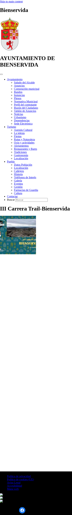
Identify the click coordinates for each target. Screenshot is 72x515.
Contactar (12, 196)
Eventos (18, 183)
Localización (21, 158)
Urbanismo (20, 117)
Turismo (11, 126)
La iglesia (19, 133)
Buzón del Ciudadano (26, 107)
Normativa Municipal (26, 101)
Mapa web (13, 488)
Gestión (18, 186)
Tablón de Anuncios (25, 110)
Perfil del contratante (25, 104)
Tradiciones (20, 152)
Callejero (19, 171)
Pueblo (11, 161)
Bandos (18, 91)
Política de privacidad (19, 476)
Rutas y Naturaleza (24, 139)
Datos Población (23, 164)
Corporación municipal (26, 88)
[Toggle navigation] (1, 74)
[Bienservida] (9, 49)
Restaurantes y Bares (25, 148)
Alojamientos (21, 145)
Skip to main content (11, 1)
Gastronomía (21, 155)
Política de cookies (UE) (20, 479)
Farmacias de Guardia (26, 190)
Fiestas (17, 136)
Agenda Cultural (23, 129)
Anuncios (19, 85)
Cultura (18, 193)
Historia (18, 174)
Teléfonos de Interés (25, 177)
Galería (18, 180)
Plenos (17, 98)
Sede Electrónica (23, 123)
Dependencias (22, 120)
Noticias (18, 114)
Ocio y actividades (24, 142)
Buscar (11, 199)
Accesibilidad (14, 485)
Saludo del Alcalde (24, 82)
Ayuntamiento (15, 79)
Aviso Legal (13, 482)
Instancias (19, 95)
